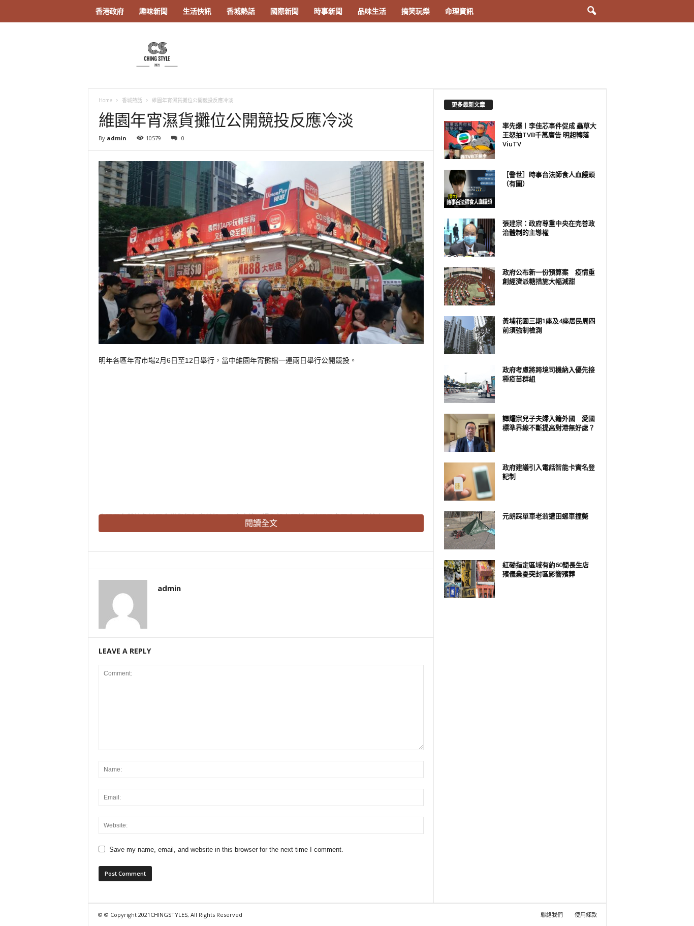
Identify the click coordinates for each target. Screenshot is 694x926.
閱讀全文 (261, 523)
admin (117, 138)
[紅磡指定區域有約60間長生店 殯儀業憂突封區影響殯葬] (469, 579)
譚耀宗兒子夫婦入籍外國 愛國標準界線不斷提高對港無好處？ (548, 423)
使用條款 (586, 914)
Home (105, 100)
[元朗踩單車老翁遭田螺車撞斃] (469, 530)
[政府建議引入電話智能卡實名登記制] (469, 481)
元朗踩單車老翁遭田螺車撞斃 (545, 515)
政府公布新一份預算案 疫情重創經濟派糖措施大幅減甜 (548, 276)
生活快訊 (197, 11)
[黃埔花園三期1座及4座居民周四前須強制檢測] (469, 335)
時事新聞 (328, 11)
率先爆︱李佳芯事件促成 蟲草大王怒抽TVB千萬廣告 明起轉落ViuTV (549, 134)
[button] (591, 11)
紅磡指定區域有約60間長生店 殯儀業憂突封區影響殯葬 (548, 569)
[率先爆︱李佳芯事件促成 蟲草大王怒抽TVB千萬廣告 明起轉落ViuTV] (469, 140)
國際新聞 (284, 11)
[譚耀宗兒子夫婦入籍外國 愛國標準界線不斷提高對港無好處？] (469, 433)
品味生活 (372, 11)
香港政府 (110, 11)
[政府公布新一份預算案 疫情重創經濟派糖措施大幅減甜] (469, 286)
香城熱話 (241, 11)
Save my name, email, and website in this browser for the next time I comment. (226, 849)
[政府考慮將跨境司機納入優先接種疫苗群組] (469, 384)
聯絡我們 (552, 914)
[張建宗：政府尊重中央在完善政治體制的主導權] (469, 238)
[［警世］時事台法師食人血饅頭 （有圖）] (469, 189)
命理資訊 (459, 11)
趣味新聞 (153, 11)
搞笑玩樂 (415, 11)
